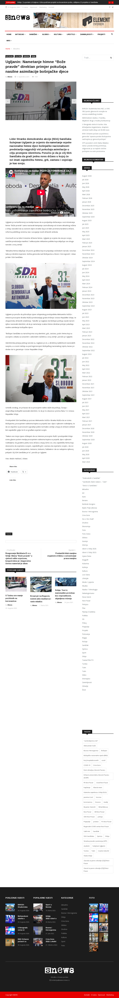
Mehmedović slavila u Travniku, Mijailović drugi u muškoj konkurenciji (96, 119)
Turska (84, 664)
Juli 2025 (85, 224)
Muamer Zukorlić (90, 807)
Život (84, 690)
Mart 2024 (86, 283)
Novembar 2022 (88, 343)
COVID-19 (87, 765)
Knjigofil (85, 560)
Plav (83, 608)
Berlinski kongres (88, 504)
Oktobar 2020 (87, 436)
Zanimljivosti (86, 34)
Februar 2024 (87, 287)
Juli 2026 (85, 180)
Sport (84, 653)
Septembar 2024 (88, 261)
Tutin (84, 667)
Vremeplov (86, 679)
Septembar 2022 (88, 350)
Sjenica (85, 649)
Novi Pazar (86, 601)
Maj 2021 (85, 410)
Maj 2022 (85, 365)
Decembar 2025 (88, 205)
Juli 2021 (85, 402)
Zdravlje (85, 686)
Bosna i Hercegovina (90, 511)
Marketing (42, 7)
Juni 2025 (85, 228)
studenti (86, 846)
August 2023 (87, 309)
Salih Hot (87, 831)
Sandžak (33, 34)
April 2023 (86, 324)
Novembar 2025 (88, 209)
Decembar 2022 (88, 339)
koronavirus (88, 802)
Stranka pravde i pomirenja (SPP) (95, 841)
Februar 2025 (87, 243)
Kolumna (85, 563)
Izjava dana (86, 556)
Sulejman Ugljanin (99, 846)
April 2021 (86, 413)
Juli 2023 (85, 313)
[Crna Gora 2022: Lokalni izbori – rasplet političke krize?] (38, 942)
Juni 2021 (85, 406)
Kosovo (98, 802)
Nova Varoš (86, 597)
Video (84, 675)
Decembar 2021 (88, 384)
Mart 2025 (86, 239)
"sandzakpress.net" (91, 741)
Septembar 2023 (88, 306)
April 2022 (86, 369)
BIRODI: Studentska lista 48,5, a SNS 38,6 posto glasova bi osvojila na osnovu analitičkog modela (96, 111)
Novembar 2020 (88, 432)
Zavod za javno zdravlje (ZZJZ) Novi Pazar (96, 869)
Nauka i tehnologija (89, 589)
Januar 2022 (86, 380)
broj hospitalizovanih (91, 760)
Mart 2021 (86, 417)
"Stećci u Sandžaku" (89, 485)
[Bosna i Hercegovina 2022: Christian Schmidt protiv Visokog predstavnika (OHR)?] (38, 931)
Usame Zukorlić (103, 851)
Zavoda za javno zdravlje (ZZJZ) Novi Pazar (96, 862)
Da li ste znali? (88, 519)
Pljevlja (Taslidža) (88, 612)
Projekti (101, 34)
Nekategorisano (88, 593)
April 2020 (86, 458)
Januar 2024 (86, 291)
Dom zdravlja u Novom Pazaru (94, 770)
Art (83, 493)
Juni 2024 (85, 272)
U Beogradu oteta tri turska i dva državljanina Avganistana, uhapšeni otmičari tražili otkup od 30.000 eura (95, 127)
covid (103, 760)
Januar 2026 (86, 202)
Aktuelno (20, 34)
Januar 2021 (86, 425)
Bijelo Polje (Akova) (89, 508)
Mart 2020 (86, 462)
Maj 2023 (85, 321)
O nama (25, 7)
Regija (84, 638)
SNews (9, 77)
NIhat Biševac (103, 807)
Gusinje (85, 541)
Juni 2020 (85, 451)
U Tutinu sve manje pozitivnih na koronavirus (14, 602)
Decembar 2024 (88, 250)
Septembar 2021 (88, 395)
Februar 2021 (87, 421)
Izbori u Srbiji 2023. (89, 552)
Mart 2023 (86, 328)
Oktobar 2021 (87, 391)
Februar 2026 (87, 198)
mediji (106, 802)
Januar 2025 (86, 246)
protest (95, 822)
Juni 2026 (85, 183)
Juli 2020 (85, 447)
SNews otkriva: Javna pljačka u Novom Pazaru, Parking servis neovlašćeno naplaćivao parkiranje (53, 2)
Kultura (58, 34)
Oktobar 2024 (87, 257)
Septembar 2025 (88, 217)
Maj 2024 (85, 276)
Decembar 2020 (88, 428)
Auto (84, 497)
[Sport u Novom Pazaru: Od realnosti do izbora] (38, 908)
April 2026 (86, 191)
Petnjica (85, 604)
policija (100, 817)
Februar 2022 (87, 376)
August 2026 (87, 176)
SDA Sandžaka (89, 836)
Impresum (33, 7)
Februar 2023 (87, 332)
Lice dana (86, 575)
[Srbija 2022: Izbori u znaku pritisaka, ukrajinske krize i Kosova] (38, 919)
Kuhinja (85, 567)
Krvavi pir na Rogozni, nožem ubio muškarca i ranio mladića (40, 602)
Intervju (85, 545)
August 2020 (87, 443)
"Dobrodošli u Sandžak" (91, 478)
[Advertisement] (47, 132)
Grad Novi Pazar (102, 783)
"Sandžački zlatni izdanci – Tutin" (94, 482)
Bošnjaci (104, 751)
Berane (85, 500)
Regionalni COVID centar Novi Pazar (96, 826)
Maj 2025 (85, 231)
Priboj (84, 623)
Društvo (85, 523)
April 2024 (86, 280)
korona (98, 797)
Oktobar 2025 (87, 213)
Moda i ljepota (88, 582)
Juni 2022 (85, 361)
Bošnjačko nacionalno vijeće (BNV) (96, 755)
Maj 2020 (85, 454)
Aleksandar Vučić (90, 746)
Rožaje (84, 641)
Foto (84, 530)
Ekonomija (86, 526)
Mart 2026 (86, 194)
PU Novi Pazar (106, 822)
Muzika (85, 586)
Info (9, 40)
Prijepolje (85, 627)
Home (9, 34)
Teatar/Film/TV (87, 660)
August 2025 (87, 220)
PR (83, 619)
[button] (109, 2)
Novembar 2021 (88, 387)
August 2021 (87, 399)
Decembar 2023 (88, 295)
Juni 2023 (85, 317)
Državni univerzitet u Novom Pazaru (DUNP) (96, 776)
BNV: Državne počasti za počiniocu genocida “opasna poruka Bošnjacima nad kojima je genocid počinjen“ (96, 136)
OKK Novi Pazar (89, 817)
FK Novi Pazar (88, 783)
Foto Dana (86, 534)
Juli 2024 (85, 269)
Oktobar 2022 (87, 347)
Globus (45, 34)
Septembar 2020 (88, 439)
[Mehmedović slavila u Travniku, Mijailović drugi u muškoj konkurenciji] (10, 919)
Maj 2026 (85, 187)
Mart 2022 (86, 373)
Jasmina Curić (88, 797)
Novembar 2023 (88, 298)
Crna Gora (86, 515)
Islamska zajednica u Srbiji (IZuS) (95, 792)
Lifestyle (71, 34)
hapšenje (87, 787)
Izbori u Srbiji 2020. (89, 549)
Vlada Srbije (88, 856)
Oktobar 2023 (87, 302)
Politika (18, 56)
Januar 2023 (86, 335)
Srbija (33, 56)
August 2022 (87, 354)
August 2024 (87, 265)
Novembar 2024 (88, 254)
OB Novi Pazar (99, 812)
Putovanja (86, 634)
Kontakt (51, 7)
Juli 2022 (85, 358)
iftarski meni (97, 787)
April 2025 (86, 235)
